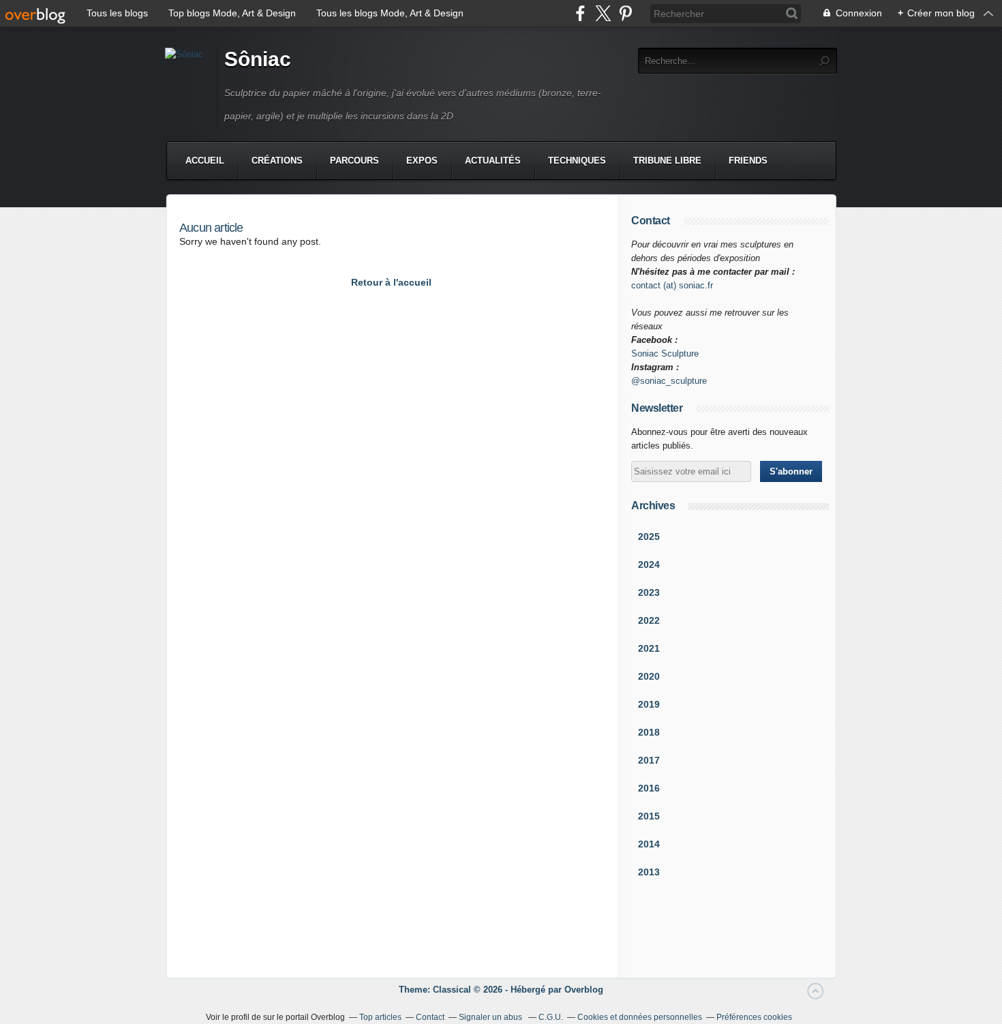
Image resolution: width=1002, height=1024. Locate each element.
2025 (649, 536)
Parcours (354, 160)
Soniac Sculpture (665, 353)
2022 (649, 620)
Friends (748, 160)
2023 (649, 592)
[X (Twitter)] (602, 13)
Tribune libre (667, 160)
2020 (649, 676)
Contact (430, 1017)
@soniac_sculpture (669, 381)
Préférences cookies (754, 1017)
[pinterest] (625, 13)
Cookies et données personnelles (639, 1017)
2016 (649, 788)
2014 (649, 844)
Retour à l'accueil (391, 282)
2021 (649, 648)
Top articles (380, 1017)
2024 (649, 564)
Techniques (577, 160)
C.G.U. (550, 1017)
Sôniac (257, 59)
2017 (649, 760)
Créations (277, 160)
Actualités (493, 160)
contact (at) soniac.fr (672, 285)
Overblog (583, 989)
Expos (422, 160)
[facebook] (580, 13)
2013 (649, 872)
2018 (649, 732)
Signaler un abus (491, 1017)
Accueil (204, 160)
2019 (649, 704)
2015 (649, 816)
